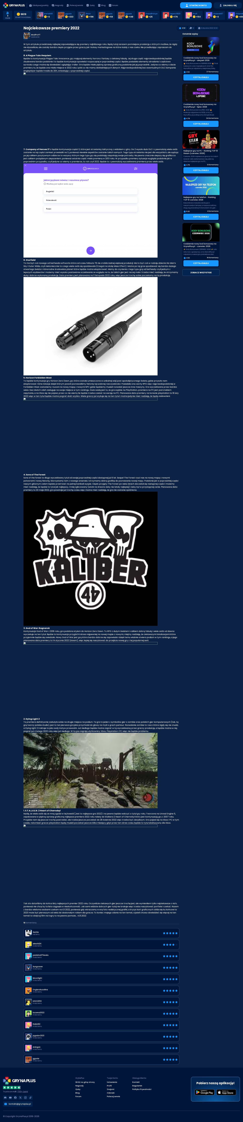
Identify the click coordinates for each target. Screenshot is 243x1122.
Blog (77, 1093)
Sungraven (38, 966)
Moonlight (37, 978)
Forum (78, 1096)
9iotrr (88, 13)
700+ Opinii (23, 1091)
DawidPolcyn (152, 13)
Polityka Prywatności (141, 1089)
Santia (36, 932)
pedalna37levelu (40, 955)
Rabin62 (36, 1024)
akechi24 (37, 943)
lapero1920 (175, 13)
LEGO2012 (37, 1001)
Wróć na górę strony (85, 1082)
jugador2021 (38, 1035)
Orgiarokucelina (40, 989)
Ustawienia (112, 1082)
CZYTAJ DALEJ (201, 77)
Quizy (77, 1089)
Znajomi (110, 1089)
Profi (195, 13)
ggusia (68, 13)
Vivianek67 (218, 13)
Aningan (36, 1047)
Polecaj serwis (113, 1096)
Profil (109, 1085)
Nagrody (79, 1085)
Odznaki (110, 1093)
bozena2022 (38, 1012)
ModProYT (35, 34)
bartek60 (48, 13)
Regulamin (137, 1085)
